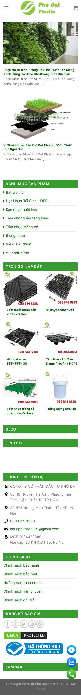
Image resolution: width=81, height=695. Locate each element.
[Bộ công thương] (33, 648)
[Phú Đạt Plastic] (40, 8)
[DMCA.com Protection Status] (25, 635)
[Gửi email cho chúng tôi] (32, 624)
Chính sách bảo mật (20, 574)
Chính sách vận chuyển (23, 591)
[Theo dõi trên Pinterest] (40, 624)
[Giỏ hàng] (75, 8)
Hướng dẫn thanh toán (22, 582)
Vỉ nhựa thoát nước (60, 310)
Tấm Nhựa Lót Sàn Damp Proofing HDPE (61, 361)
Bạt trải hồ (14, 192)
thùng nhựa (15, 235)
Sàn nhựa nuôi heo (21, 209)
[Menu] (6, 7)
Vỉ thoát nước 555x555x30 (17, 361)
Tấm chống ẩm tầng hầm (26, 218)
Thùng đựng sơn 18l (61, 409)
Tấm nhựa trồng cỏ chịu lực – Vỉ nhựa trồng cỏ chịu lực (20, 411)
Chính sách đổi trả (18, 600)
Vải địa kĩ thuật (18, 244)
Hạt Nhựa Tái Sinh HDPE (26, 201)
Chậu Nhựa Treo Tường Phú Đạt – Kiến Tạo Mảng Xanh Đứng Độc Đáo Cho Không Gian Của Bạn (38, 72)
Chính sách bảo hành (21, 565)
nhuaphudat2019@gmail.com (34, 529)
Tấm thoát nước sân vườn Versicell (21, 312)
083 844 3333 (22, 521)
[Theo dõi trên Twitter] (23, 624)
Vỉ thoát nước (17, 253)
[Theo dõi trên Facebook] (7, 624)
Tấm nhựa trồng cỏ (21, 227)
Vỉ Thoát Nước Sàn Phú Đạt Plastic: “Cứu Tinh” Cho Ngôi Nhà (37, 147)
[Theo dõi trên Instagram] (15, 624)
